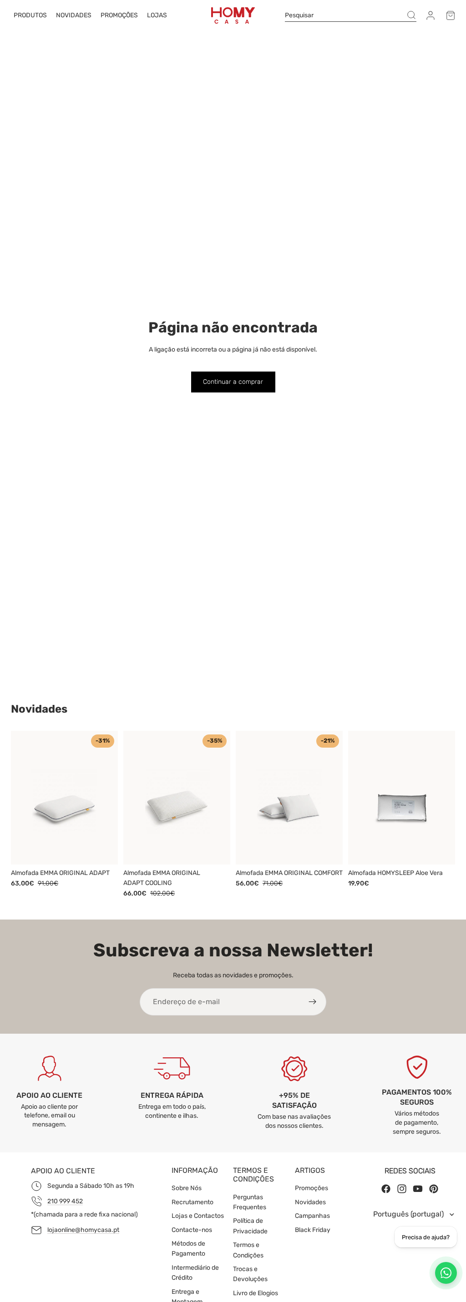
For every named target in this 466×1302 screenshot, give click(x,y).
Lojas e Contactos (198, 1216)
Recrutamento (192, 1202)
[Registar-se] (312, 1001)
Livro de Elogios (255, 1293)
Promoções (311, 1188)
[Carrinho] (451, 15)
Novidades (310, 1202)
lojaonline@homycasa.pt (83, 1230)
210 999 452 (65, 1201)
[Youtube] (417, 1189)
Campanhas (312, 1216)
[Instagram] (401, 1189)
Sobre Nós (187, 1188)
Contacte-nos (192, 1230)
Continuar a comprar (233, 382)
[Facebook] (385, 1189)
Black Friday (312, 1230)
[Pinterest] (433, 1189)
